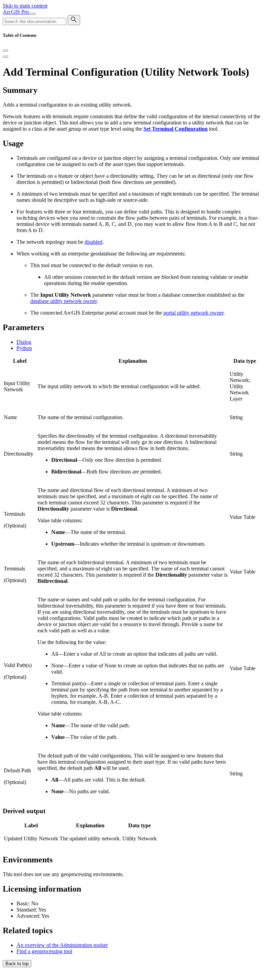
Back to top (17, 963)
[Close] (5, 51)
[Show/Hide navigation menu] (33, 14)
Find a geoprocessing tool (44, 951)
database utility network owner (63, 301)
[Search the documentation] (74, 20)
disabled (93, 242)
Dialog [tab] (23, 342)
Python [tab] (24, 348)
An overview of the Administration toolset (62, 945)
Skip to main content (25, 6)
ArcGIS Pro (16, 12)
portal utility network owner (193, 313)
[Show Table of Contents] (5, 57)
